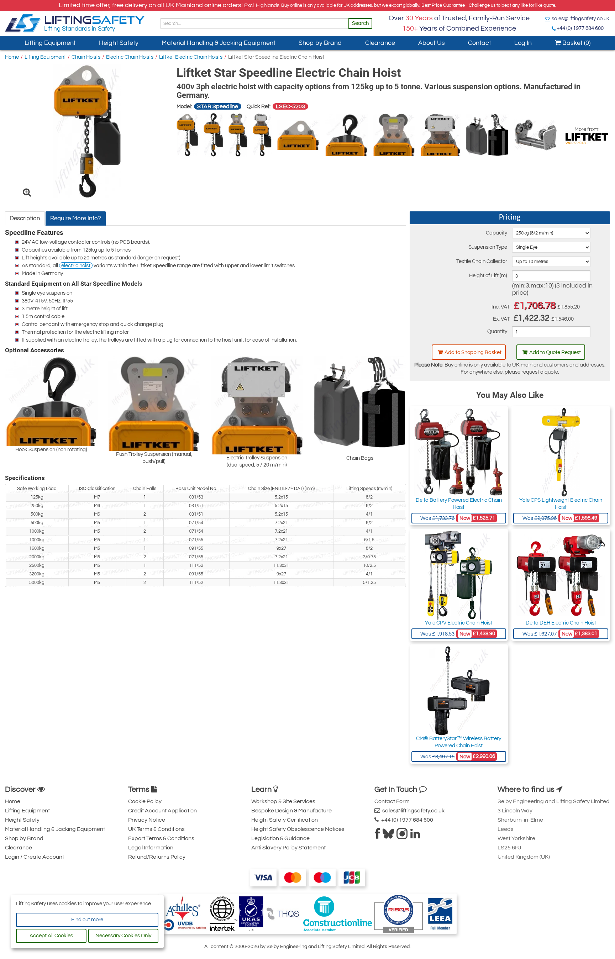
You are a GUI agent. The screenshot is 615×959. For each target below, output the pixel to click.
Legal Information (150, 847)
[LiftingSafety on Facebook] (377, 835)
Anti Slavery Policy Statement (288, 847)
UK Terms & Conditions (156, 829)
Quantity (497, 331)
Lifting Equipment (50, 42)
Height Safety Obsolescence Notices (298, 829)
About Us (431, 42)
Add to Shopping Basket (473, 352)
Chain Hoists (86, 57)
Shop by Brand (320, 42)
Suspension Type (487, 247)
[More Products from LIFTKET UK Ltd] (587, 138)
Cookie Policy (145, 801)
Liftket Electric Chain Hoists (190, 57)
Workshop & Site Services (283, 801)
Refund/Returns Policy (156, 857)
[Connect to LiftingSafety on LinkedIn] (415, 835)
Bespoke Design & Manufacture (291, 810)
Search (360, 23)
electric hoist (75, 265)
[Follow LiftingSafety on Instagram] (402, 835)
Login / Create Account (34, 857)
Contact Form (392, 801)
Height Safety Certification (284, 820)
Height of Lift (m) (488, 275)
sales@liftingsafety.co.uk (580, 18)
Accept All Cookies (51, 935)
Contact (479, 42)
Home (12, 57)
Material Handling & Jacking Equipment (218, 42)
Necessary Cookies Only (123, 935)
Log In (523, 42)
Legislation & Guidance (280, 838)
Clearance (380, 42)
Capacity (496, 233)
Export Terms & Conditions (161, 838)
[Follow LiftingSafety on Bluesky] (388, 835)
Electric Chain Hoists (129, 57)
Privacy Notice (146, 820)
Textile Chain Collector (481, 261)
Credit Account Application (162, 810)
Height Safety (118, 42)
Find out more (87, 919)
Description (25, 218)
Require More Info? (75, 218)
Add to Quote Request (555, 352)
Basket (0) (575, 42)
